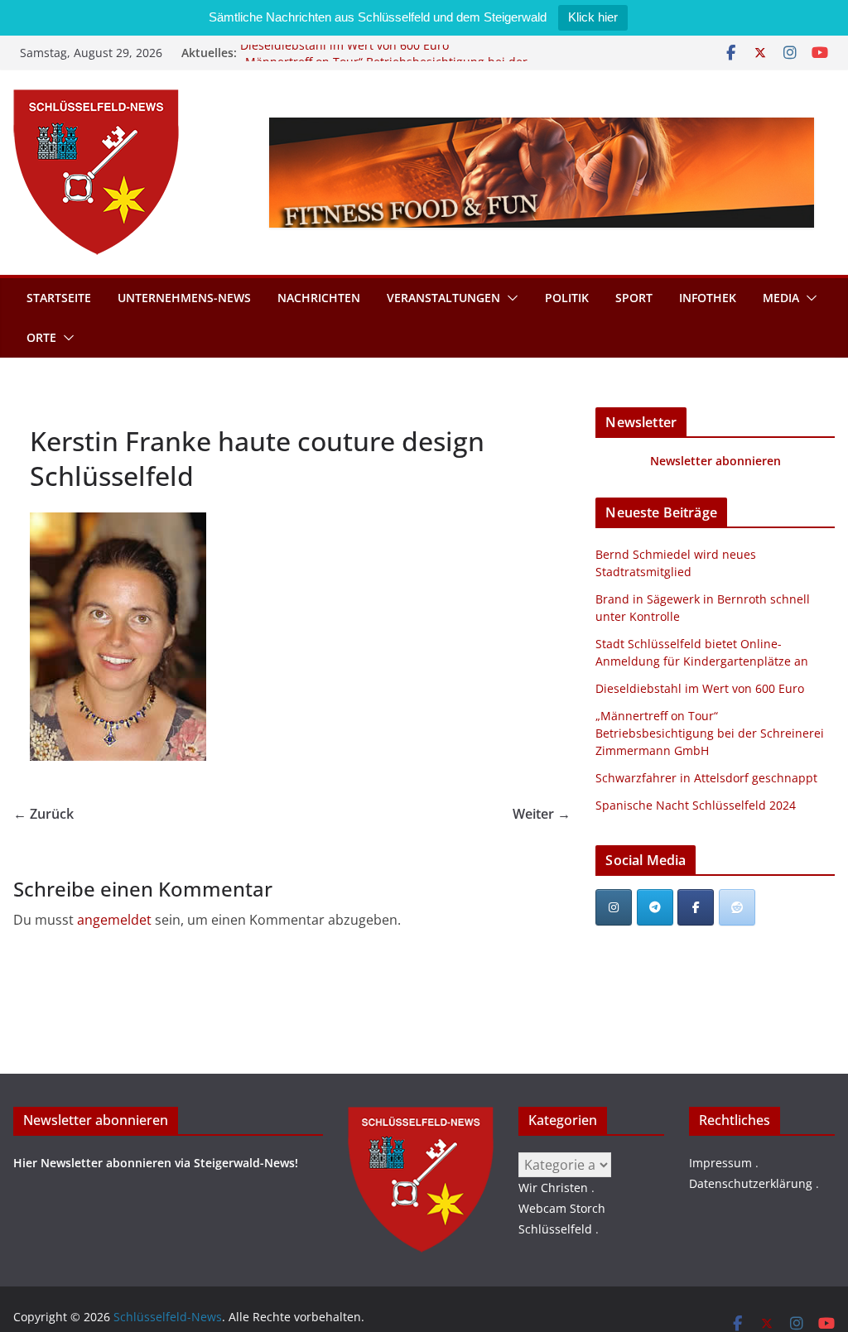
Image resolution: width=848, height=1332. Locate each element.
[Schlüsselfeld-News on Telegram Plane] (655, 907)
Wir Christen (553, 1187)
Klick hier (593, 17)
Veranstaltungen (443, 297)
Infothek (707, 297)
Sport (634, 297)
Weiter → (542, 814)
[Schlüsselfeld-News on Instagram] (613, 907)
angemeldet (114, 920)
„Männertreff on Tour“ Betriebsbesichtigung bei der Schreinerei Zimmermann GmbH (709, 733)
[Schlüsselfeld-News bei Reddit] (737, 907)
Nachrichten (318, 297)
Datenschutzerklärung (750, 1183)
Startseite (58, 297)
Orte (41, 337)
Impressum (720, 1163)
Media (781, 297)
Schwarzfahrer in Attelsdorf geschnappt (706, 778)
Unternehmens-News (184, 297)
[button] (509, 298)
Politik (567, 297)
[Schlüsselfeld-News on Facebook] (695, 907)
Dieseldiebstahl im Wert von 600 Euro (344, 52)
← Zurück (43, 814)
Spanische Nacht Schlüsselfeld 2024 (695, 805)
